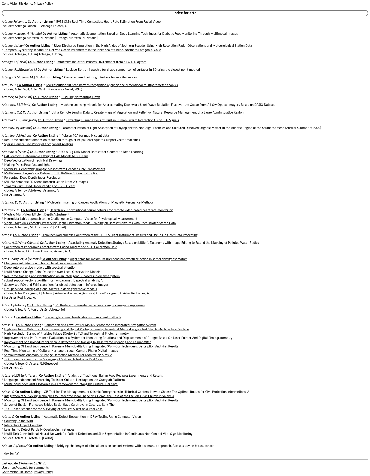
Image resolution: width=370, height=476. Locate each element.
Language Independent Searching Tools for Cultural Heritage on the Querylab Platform (64, 380)
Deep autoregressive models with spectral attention (40, 267)
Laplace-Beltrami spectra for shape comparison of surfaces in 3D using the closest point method (133, 70)
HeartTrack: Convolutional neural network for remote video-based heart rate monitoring (111, 210)
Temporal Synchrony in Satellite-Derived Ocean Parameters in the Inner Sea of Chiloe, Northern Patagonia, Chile (82, 50)
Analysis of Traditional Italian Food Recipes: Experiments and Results (115, 375)
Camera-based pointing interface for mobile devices (100, 77)
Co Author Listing (40, 22)
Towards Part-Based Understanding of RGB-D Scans (39, 186)
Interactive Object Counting (23, 425)
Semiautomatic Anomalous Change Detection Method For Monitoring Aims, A (58, 355)
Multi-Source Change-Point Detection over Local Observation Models (52, 272)
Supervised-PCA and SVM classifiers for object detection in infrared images (56, 285)
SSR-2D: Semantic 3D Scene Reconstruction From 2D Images (46, 182)
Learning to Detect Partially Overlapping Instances (39, 429)
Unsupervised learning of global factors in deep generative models (50, 289)
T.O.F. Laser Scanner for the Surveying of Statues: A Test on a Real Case (53, 359)
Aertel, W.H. (72, 89)
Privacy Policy (43, 4)
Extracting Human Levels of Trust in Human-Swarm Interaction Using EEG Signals (122, 120)
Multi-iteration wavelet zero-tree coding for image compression (100, 305)
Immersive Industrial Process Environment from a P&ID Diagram (101, 62)
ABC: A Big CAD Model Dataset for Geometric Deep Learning (100, 152)
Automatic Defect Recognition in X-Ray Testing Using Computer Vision (92, 417)
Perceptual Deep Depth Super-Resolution (32, 178)
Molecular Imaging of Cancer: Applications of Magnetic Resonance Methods (100, 202)
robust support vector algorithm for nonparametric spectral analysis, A (53, 280)
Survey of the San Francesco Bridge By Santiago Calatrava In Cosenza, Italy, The (59, 405)
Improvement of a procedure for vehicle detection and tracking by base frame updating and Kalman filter (77, 342)
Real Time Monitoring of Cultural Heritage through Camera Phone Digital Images (61, 351)
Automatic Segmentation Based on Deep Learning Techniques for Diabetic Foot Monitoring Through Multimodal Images (154, 34)
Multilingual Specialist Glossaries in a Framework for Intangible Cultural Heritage (61, 384)
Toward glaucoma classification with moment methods (83, 317)
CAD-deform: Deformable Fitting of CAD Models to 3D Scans (46, 156)
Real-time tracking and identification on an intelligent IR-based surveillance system (62, 276)
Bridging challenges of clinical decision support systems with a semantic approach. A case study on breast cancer (135, 446)
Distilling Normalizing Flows (80, 97)
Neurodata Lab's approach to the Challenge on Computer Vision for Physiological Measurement (70, 219)
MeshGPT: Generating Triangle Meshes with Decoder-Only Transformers (54, 169)
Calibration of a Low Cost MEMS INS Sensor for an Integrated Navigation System (100, 325)
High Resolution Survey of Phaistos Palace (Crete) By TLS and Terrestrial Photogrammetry (66, 333)
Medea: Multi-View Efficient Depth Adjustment (36, 214)
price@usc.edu (18, 468)
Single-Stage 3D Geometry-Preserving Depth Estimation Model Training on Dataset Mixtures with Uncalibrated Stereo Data (90, 223)
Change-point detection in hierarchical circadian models (43, 263)
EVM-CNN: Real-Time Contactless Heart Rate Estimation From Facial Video (108, 22)
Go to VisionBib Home (17, 4)
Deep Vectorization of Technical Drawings (33, 160)
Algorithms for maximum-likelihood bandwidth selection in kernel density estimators (128, 259)
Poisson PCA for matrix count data (85, 136)
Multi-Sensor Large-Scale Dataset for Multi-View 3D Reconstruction (51, 173)
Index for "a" (10, 453)
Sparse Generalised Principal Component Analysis (38, 144)
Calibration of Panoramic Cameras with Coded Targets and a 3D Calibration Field (60, 247)
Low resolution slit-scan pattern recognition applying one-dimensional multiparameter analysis (112, 85)
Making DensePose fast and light (27, 165)
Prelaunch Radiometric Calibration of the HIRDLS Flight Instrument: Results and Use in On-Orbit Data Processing (120, 235)
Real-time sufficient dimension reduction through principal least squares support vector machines (72, 140)
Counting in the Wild (18, 421)
